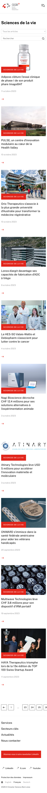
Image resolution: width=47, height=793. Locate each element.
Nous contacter (11, 740)
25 (39, 707)
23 (25, 707)
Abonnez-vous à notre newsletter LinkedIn (21, 754)
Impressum (27, 777)
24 (32, 707)
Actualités (7, 734)
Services (6, 722)
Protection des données (11, 777)
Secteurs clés (9, 728)
